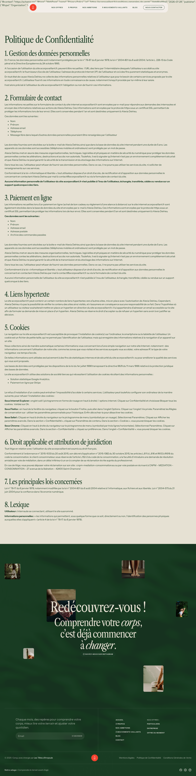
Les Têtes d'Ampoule (43, 757)
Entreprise (152, 728)
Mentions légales (126, 757)
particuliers (153, 724)
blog (118, 736)
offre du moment (156, 733)
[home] (36, 7)
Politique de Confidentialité (149, 757)
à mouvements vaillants (128, 732)
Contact (120, 740)
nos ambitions (123, 728)
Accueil (119, 720)
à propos (120, 724)
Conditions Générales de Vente (177, 757)
